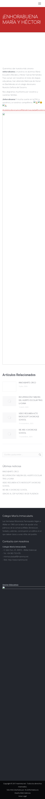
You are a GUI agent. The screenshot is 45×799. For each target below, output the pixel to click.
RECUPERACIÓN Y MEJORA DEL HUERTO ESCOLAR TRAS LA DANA (30, 400)
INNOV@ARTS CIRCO (27, 382)
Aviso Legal (22, 796)
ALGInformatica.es (31, 790)
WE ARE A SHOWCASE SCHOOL (28, 431)
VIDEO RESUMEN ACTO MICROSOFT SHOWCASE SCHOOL (29, 416)
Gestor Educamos (10, 585)
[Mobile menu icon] (39, 3)
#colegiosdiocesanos (11, 110)
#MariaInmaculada (28, 110)
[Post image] (9, 387)
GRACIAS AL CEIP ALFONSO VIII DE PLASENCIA (20, 493)
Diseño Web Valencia (22, 793)
